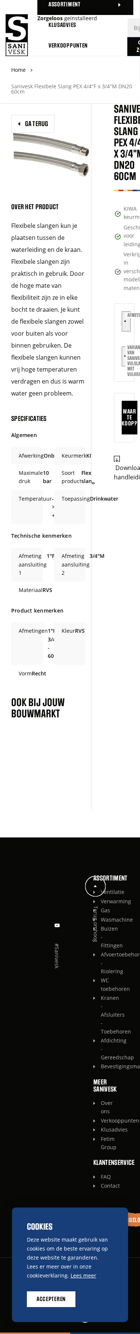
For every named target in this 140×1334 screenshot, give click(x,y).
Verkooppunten (103, 1120)
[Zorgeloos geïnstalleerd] (17, 35)
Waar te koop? (129, 417)
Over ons (103, 1107)
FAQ (103, 1176)
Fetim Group (103, 1143)
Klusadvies (103, 1129)
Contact (103, 1185)
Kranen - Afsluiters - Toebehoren (103, 1014)
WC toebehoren (103, 984)
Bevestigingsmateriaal (103, 1066)
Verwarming (103, 901)
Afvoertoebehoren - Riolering (103, 963)
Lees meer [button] (83, 1275)
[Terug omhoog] (95, 886)
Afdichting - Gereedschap (103, 1049)
